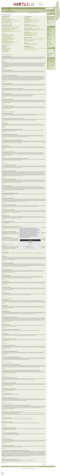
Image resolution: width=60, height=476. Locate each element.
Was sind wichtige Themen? (5, 50)
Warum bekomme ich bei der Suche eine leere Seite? (30, 34)
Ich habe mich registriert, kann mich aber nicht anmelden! (8, 19)
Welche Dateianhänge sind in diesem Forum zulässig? (30, 43)
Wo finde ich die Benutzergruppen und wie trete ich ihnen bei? (31, 19)
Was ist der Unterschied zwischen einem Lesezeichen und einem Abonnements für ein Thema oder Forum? (35, 38)
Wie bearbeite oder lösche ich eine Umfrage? (7, 38)
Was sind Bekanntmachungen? (5, 49)
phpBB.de (21, 136)
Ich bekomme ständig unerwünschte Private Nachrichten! (30, 25)
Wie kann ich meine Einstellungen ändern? (6, 25)
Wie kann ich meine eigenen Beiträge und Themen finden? (30, 35)
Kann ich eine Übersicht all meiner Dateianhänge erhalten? (31, 44)
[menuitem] (3, 10)
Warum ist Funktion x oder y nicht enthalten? (29, 47)
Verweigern (30, 242)
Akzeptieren (30, 240)
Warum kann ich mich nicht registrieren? (6, 18)
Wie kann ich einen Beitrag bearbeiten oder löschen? (8, 35)
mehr (30, 244)
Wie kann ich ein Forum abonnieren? (28, 40)
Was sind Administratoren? (27, 17)
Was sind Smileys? (4, 47)
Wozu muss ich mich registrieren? (6, 17)
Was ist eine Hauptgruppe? (27, 21)
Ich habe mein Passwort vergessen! (6, 21)
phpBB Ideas (38, 446)
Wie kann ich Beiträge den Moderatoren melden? (7, 41)
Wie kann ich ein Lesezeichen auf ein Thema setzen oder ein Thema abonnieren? (33, 39)
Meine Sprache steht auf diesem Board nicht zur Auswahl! (8, 28)
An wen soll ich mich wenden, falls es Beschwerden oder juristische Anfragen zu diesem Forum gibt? (35, 48)
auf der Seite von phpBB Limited (33, 441)
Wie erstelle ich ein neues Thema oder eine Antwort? (8, 34)
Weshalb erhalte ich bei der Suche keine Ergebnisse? (30, 33)
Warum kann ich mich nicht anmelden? (6, 20)
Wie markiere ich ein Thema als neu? (6, 43)
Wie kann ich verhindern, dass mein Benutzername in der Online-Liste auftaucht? (11, 26)
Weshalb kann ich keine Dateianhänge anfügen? (7, 39)
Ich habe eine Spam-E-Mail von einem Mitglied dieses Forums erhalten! (32, 26)
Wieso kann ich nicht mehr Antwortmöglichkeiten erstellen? (8, 37)
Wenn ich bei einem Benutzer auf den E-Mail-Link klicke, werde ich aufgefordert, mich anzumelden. (11, 31)
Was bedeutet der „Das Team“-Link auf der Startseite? (30, 22)
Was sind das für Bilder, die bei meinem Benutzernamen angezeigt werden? (10, 29)
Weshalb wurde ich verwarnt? (5, 40)
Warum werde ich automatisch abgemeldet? (7, 22)
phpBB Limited (16, 136)
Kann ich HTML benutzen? (5, 46)
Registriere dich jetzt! (49, 54)
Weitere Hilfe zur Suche (50, 22)
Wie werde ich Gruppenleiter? (27, 20)
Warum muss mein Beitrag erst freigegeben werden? (8, 42)
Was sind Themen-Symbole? (5, 51)
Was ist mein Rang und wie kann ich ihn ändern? (7, 30)
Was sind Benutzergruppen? (27, 18)
